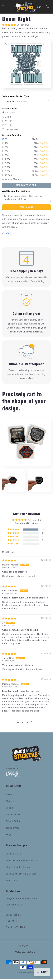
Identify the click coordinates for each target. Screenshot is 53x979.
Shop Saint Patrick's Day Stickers (23, 874)
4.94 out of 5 (34, 520)
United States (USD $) (25, 952)
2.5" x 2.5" (10, 112)
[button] (14, 529)
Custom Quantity (13, 179)
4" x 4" (8, 121)
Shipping (10, 808)
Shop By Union (13, 854)
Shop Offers (12, 880)
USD (39, 7)
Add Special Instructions (16, 191)
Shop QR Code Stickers (18, 867)
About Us (10, 801)
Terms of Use (12, 828)
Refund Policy (13, 814)
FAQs (8, 834)
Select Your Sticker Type (15, 96)
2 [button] (22, 722)
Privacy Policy (13, 821)
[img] (9, 560)
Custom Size (11, 129)
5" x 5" (8, 125)
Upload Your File (26, 185)
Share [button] (9, 233)
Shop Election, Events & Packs (21, 860)
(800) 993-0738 (14, 904)
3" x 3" (8, 117)
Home (9, 794)
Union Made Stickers (29, 972)
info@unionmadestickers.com (21, 898)
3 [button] (27, 722)
